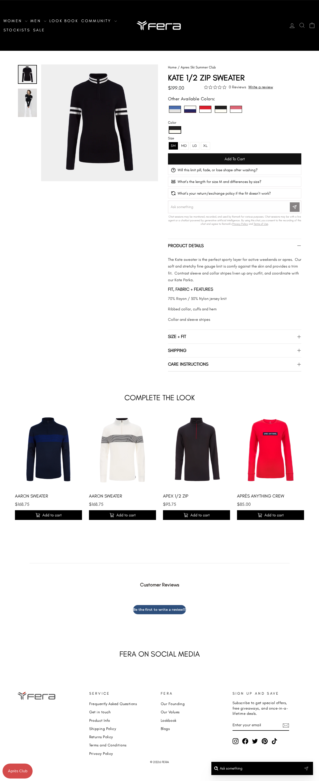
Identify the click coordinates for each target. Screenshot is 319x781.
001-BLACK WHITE (221, 109)
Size (171, 138)
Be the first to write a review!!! (159, 609)
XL (205, 145)
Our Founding (173, 703)
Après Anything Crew (260, 496)
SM (173, 145)
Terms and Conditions (108, 745)
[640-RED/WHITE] (205, 109)
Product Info (99, 720)
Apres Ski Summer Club (198, 67)
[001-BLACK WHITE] (221, 109)
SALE (39, 30)
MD (184, 145)
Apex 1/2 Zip (175, 496)
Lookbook (168, 720)
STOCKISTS (16, 30)
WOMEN (13, 20)
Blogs (165, 728)
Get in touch (100, 712)
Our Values (170, 712)
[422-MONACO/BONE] (175, 109)
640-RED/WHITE (205, 109)
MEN (36, 20)
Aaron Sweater (31, 496)
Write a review (260, 87)
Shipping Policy (102, 728)
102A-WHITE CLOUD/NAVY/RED (190, 109)
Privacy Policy (101, 753)
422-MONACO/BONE (175, 109)
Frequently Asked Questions (113, 703)
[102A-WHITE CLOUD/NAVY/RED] (190, 109)
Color (172, 122)
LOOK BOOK (63, 20)
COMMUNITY (97, 20)
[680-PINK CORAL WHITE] (236, 109)
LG (194, 145)
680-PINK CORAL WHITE (236, 109)
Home (172, 67)
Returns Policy (101, 736)
